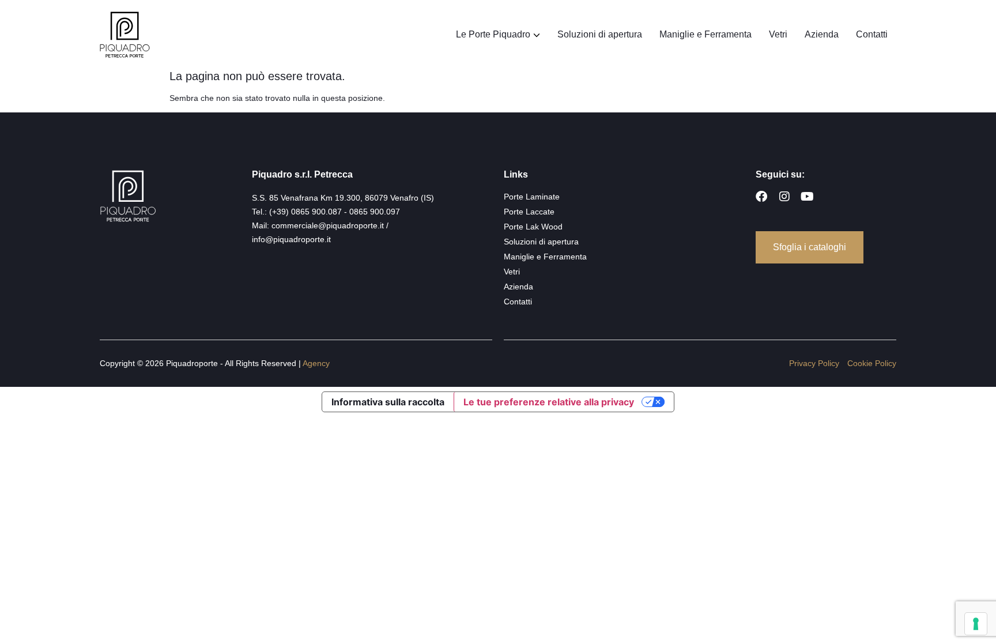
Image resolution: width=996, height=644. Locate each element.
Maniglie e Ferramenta (705, 34)
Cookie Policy (871, 363)
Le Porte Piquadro (493, 34)
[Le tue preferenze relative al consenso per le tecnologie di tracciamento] (976, 624)
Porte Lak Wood (533, 226)
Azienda (822, 34)
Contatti (872, 34)
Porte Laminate (532, 196)
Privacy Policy (814, 363)
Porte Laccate (529, 211)
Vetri (778, 34)
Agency (316, 363)
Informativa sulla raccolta (387, 402)
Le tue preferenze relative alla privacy (548, 402)
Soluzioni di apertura (599, 34)
